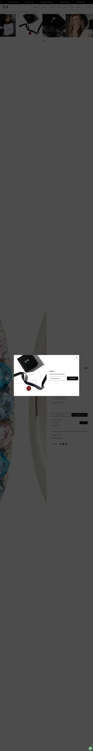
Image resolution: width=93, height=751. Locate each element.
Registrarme (72, 378)
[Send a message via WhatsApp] (90, 748)
